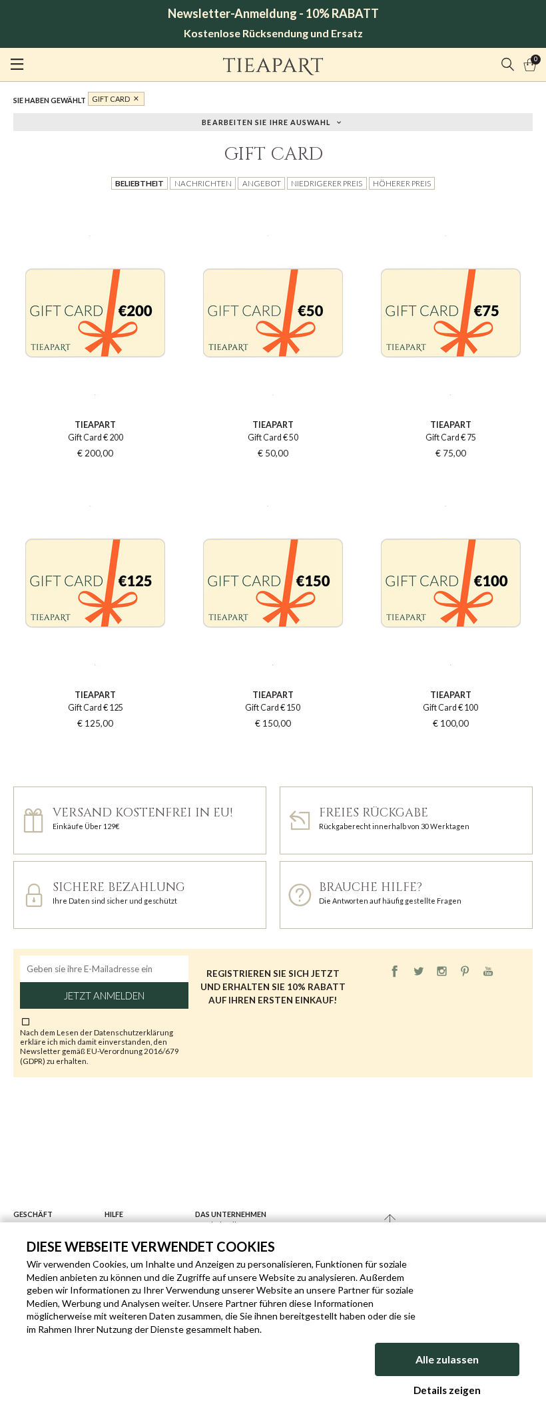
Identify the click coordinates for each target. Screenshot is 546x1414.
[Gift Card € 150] (273, 478)
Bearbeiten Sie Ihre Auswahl (266, 121)
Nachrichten (203, 183)
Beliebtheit (139, 183)
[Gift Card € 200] (95, 208)
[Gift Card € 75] (450, 208)
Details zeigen (447, 1390)
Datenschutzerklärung (133, 1032)
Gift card (111, 98)
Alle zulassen (447, 1359)
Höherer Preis (402, 183)
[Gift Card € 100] (450, 478)
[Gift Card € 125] (95, 478)
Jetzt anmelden (104, 995)
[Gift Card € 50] (273, 208)
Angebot (261, 183)
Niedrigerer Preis (326, 183)
